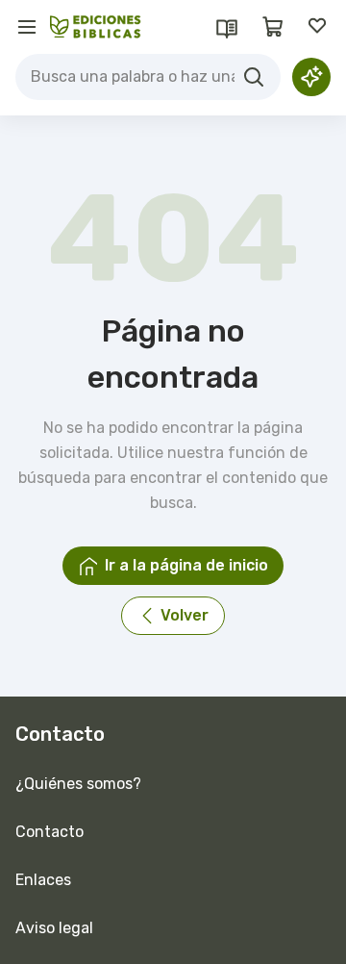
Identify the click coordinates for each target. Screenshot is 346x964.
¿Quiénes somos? (78, 783)
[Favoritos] (319, 26)
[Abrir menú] (26, 26)
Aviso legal (54, 928)
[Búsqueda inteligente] (311, 77)
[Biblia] (226, 26)
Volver (185, 615)
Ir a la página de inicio (186, 565)
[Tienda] (272, 26)
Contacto (49, 832)
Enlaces (43, 880)
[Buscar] (253, 77)
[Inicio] (95, 26)
